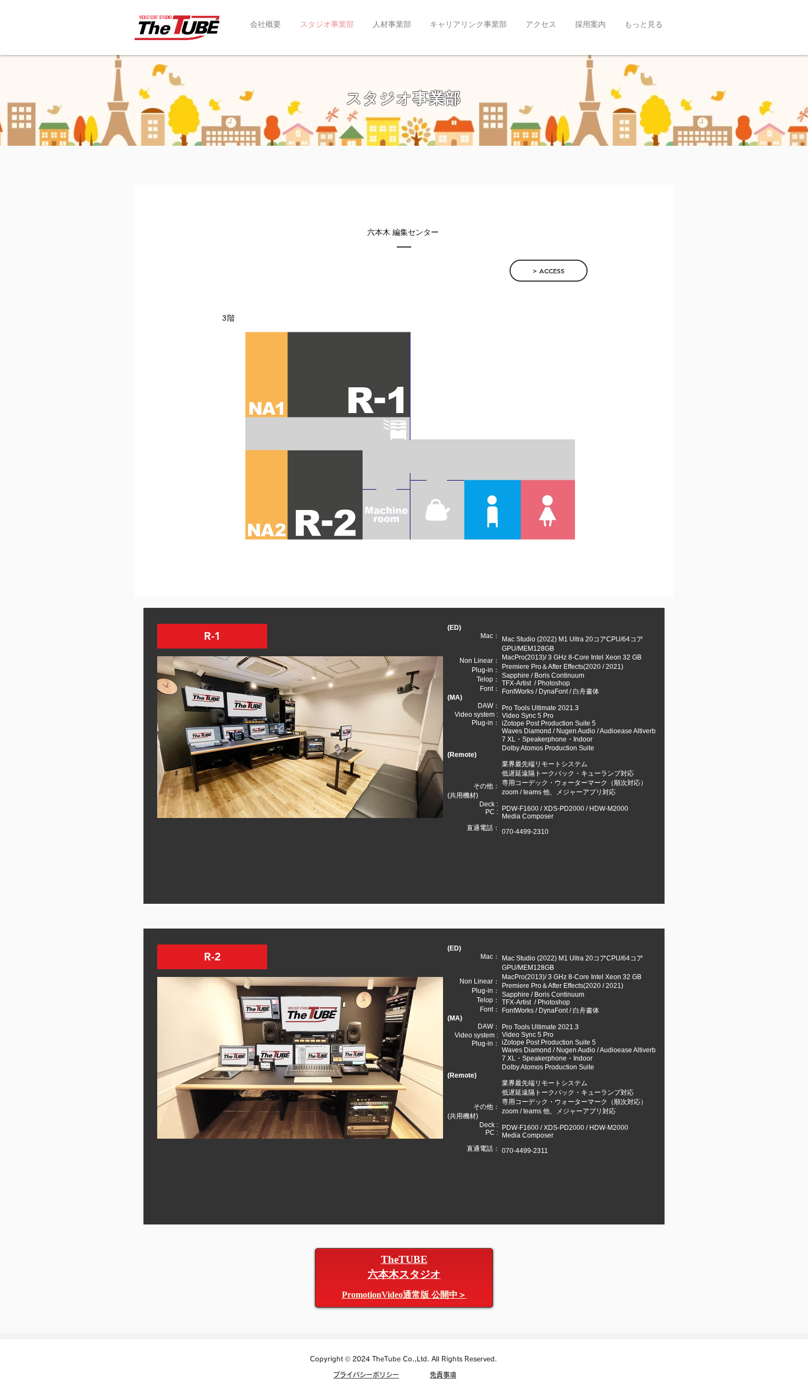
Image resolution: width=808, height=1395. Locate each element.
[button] (404, 1294)
